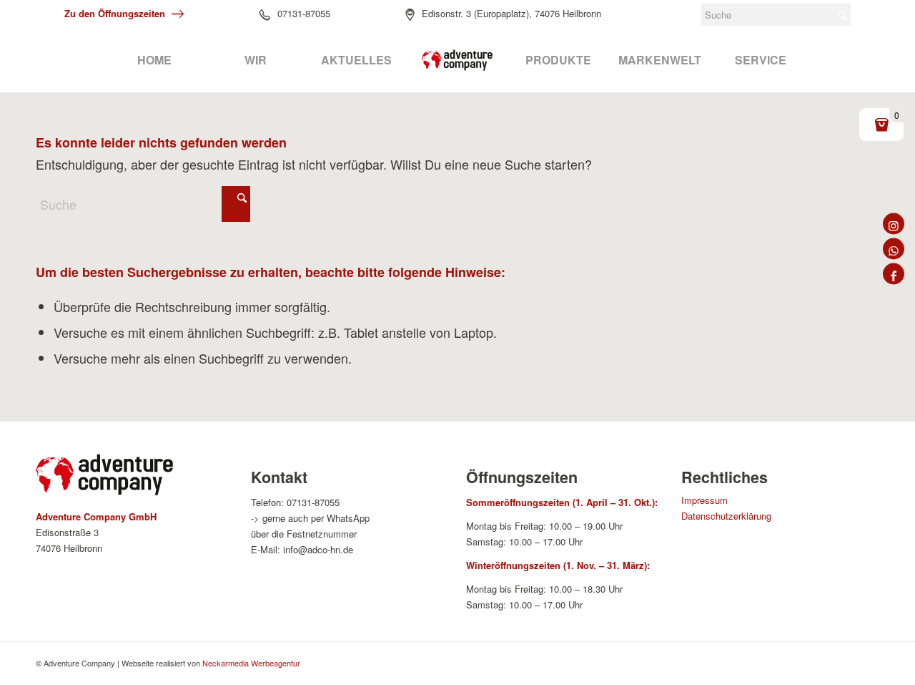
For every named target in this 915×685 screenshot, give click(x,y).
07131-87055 (303, 13)
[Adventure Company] (457, 60)
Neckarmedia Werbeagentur (251, 663)
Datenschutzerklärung (726, 516)
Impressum (704, 500)
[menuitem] (154, 60)
